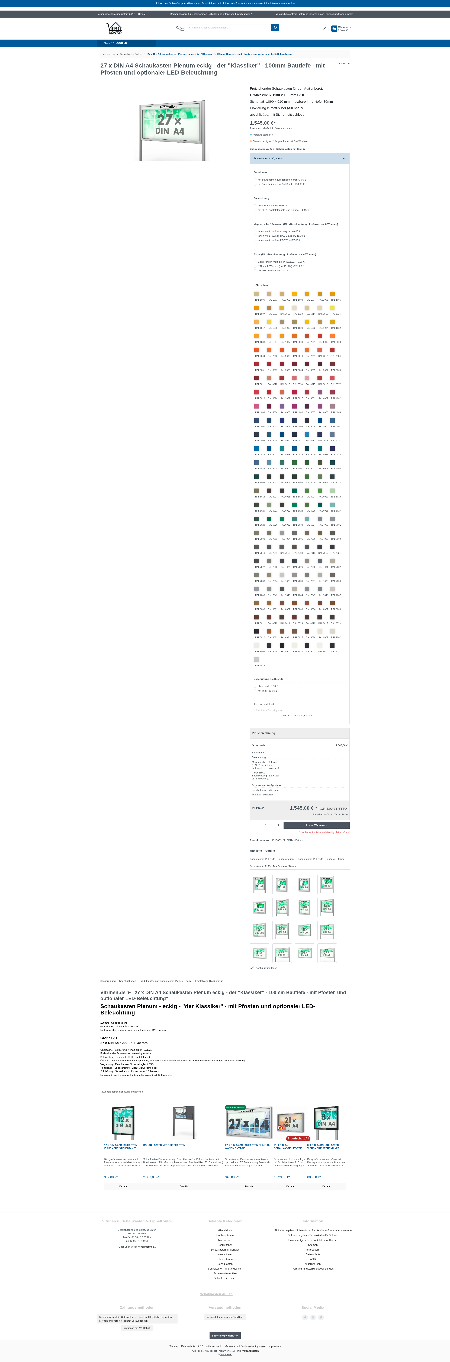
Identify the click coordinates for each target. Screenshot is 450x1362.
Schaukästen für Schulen (225, 1249)
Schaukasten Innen (225, 1278)
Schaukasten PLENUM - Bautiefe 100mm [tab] (321, 859)
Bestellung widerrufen (225, 1335)
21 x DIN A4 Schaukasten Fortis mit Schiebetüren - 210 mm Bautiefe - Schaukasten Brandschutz (289, 1147)
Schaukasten (225, 1263)
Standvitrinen (225, 1259)
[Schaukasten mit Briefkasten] (184, 1122)
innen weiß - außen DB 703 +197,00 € (279, 240)
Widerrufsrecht (312, 1263)
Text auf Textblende (264, 704)
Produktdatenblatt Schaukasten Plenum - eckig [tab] (166, 981)
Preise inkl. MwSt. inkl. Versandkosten (271, 128)
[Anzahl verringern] (253, 825)
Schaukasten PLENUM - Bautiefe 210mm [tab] (273, 866)
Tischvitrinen (225, 1240)
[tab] (108, 981)
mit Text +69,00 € (267, 690)
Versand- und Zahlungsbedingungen (312, 1268)
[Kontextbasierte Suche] (179, 28)
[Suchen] (275, 27)
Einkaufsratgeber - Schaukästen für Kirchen (313, 1240)
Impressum (313, 1249)
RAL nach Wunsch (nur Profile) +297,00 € (281, 266)
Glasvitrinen (225, 1230)
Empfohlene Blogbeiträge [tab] (209, 981)
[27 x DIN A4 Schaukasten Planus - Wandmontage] (249, 1122)
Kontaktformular (146, 1246)
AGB (313, 1259)
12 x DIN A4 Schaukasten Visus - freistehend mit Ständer (120, 1147)
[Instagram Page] (313, 1317)
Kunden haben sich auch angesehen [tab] (122, 1091)
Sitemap (313, 1244)
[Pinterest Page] (321, 1317)
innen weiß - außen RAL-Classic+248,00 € (281, 236)
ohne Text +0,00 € (268, 686)
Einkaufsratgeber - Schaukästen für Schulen (313, 1235)
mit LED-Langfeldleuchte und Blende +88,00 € (283, 210)
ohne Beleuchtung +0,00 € (272, 205)
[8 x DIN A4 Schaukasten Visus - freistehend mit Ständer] (326, 1122)
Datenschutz (313, 1254)
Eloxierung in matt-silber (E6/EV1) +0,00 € (281, 262)
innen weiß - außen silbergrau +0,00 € (279, 231)
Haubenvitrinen (225, 1235)
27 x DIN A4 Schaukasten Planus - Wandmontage (247, 1147)
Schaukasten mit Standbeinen (225, 1268)
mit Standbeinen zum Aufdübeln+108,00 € (281, 184)
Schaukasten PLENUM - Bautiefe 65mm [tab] (272, 859)
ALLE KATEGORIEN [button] (115, 43)
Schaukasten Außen (225, 1273)
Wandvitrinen (225, 1254)
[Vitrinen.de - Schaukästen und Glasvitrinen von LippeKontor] (114, 28)
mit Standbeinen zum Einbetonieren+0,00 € (282, 179)
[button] (101, 1145)
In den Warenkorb (316, 825)
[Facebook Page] (305, 1317)
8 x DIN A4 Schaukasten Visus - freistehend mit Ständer (323, 1147)
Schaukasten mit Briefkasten (164, 1145)
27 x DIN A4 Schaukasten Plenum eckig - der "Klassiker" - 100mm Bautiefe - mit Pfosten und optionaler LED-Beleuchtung (219, 54)
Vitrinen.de (109, 54)
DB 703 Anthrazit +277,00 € (273, 270)
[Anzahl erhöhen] (278, 825)
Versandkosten (250, 1350)
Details (123, 1186)
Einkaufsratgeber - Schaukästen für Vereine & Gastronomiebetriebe (313, 1230)
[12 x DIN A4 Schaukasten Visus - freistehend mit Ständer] (123, 1122)
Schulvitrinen (225, 1244)
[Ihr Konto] (324, 28)
